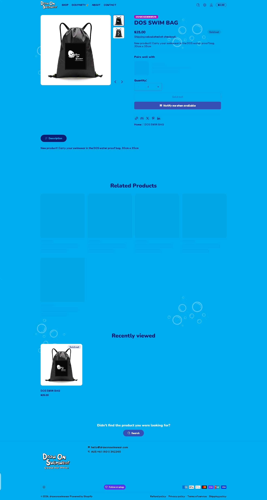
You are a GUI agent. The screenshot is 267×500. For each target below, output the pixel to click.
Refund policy (158, 496)
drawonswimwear (59, 496)
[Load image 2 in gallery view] (118, 32)
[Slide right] (122, 81)
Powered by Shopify (81, 496)
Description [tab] (55, 138)
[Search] (198, 5)
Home (137, 124)
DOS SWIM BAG (154, 124)
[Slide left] (115, 81)
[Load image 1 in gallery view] (118, 20)
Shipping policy (217, 496)
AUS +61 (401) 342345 (106, 451)
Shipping (139, 36)
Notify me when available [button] (179, 105)
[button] (198, 5)
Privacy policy (176, 496)
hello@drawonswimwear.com (109, 447)
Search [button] (135, 433)
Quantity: (140, 80)
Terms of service (197, 496)
